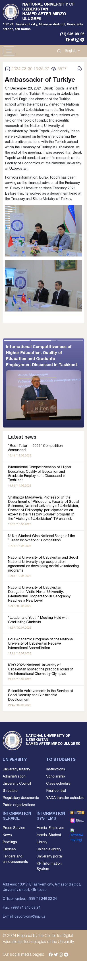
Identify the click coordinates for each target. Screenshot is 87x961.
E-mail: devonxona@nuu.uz (24, 916)
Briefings (10, 842)
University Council (17, 783)
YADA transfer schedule (65, 798)
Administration (14, 776)
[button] (64, 383)
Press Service (14, 828)
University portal (49, 856)
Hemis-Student (49, 835)
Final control (56, 790)
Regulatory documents (21, 798)
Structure (10, 790)
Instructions (55, 769)
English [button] (71, 51)
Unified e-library (49, 849)
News (7, 835)
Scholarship (55, 776)
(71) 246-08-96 (72, 34)
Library (42, 842)
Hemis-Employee (50, 828)
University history (16, 769)
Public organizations (19, 805)
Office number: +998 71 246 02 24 (30, 898)
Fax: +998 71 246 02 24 (21, 907)
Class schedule (58, 783)
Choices (9, 849)
